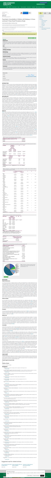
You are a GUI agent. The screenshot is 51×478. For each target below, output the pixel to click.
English (4, 13)
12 (6, 285)
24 (11, 330)
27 (17, 337)
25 (17, 328)
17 (33, 292)
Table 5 (16, 132)
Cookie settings (29, 475)
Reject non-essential (36, 475)
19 (16, 328)
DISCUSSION (41, 19)
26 (18, 328)
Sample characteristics (44, 20)
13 (24, 286)
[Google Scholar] (7, 368)
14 (13, 287)
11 (36, 101)
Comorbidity (43, 25)
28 (18, 337)
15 (5, 289)
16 (6, 290)
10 (16, 94)
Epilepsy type (43, 24)
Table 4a (17, 126)
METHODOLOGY (42, 16)
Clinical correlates (44, 21)
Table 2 (32, 301)
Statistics (45, 13)
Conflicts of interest (44, 29)
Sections (41, 13)
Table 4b (35, 129)
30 (18, 351)
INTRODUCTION (42, 15)
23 (13, 323)
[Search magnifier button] (46, 4)
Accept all (42, 475)
